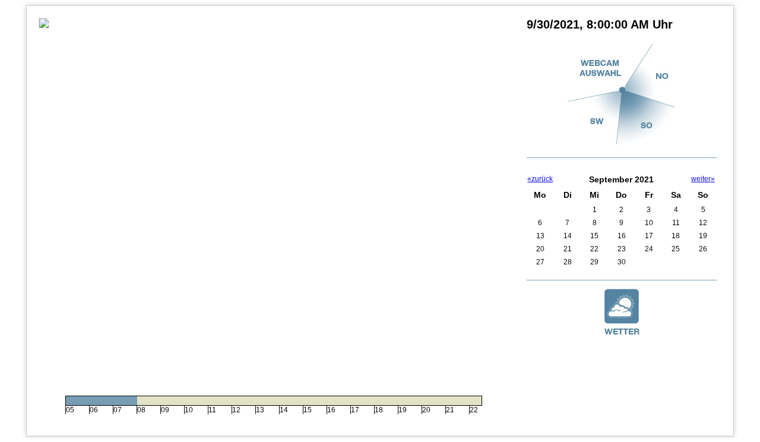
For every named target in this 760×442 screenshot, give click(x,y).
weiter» (703, 179)
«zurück (540, 179)
